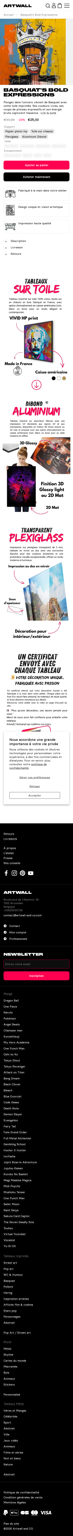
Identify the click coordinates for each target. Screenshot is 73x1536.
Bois (6, 1372)
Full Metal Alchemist (17, 1138)
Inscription (36, 976)
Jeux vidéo (11, 1440)
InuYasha (9, 1156)
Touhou (8, 1228)
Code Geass (11, 1102)
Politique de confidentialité (21, 1492)
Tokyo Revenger (14, 1066)
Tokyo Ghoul (12, 1060)
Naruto (8, 1012)
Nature (8, 1464)
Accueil (8, 14)
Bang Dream (12, 1078)
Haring (8, 1292)
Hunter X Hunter (15, 1150)
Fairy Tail (10, 1126)
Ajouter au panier (36, 165)
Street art (10, 1262)
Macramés (10, 1366)
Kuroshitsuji (11, 1036)
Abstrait (9, 1322)
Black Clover (12, 1084)
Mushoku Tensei (14, 1192)
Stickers (9, 1384)
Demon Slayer (13, 1114)
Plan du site (11, 1523)
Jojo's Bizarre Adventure (20, 1162)
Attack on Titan (14, 1072)
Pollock (8, 1286)
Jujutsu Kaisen (13, 1168)
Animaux (9, 1378)
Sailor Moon (11, 1204)
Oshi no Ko (11, 1054)
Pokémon (10, 1018)
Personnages (12, 1316)
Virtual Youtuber (15, 1234)
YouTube (30, 873)
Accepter (34, 795)
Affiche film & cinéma (18, 1304)
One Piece (10, 1006)
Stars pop (10, 1310)
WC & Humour (13, 1274)
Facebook (6, 873)
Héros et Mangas (15, 1410)
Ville (6, 1434)
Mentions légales (15, 1502)
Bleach (8, 1090)
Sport (7, 1422)
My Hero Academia (16, 1042)
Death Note (11, 1108)
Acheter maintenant (36, 177)
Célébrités (10, 1416)
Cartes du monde (15, 1360)
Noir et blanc (12, 1458)
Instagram (14, 873)
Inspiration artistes (16, 1298)
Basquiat (9, 1280)
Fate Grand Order (15, 1132)
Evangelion (11, 1120)
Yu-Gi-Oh (10, 1246)
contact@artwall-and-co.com (23, 915)
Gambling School (15, 1144)
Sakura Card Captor (17, 1216)
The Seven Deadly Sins (19, 1222)
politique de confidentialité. (28, 766)
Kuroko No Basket (16, 1174)
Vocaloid (9, 1240)
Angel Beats (12, 1024)
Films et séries (13, 1452)
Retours (9, 833)
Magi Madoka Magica (17, 1180)
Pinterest (22, 873)
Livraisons (10, 838)
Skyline (8, 1354)
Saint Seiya (11, 1210)
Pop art (8, 1269)
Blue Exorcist (12, 1096)
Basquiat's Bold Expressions (39, 14)
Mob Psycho (12, 1186)
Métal (7, 1348)
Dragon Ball (11, 1000)
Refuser (34, 786)
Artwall (18, 6)
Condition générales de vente (23, 1497)
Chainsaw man (13, 1030)
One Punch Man (14, 1048)
